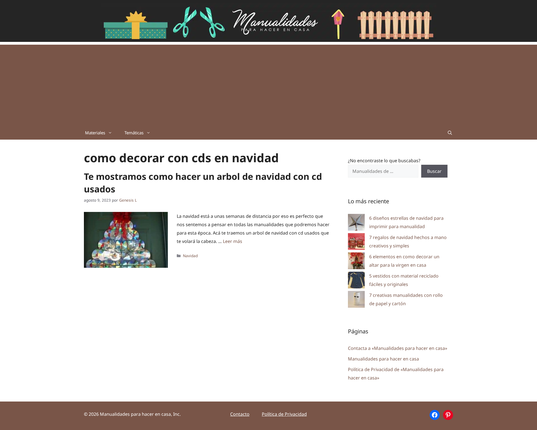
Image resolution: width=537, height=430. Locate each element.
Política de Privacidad (284, 414)
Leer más (232, 241)
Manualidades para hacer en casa (383, 359)
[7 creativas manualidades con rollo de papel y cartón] (356, 300)
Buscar (434, 171)
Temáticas (133, 132)
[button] (450, 133)
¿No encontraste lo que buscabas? (384, 160)
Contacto (239, 414)
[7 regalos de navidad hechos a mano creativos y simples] (356, 242)
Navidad (190, 255)
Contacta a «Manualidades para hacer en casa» (397, 348)
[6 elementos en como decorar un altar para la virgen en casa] (356, 262)
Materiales (95, 132)
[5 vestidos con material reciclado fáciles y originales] (356, 281)
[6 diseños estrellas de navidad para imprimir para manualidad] (356, 223)
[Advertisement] (268, 84)
